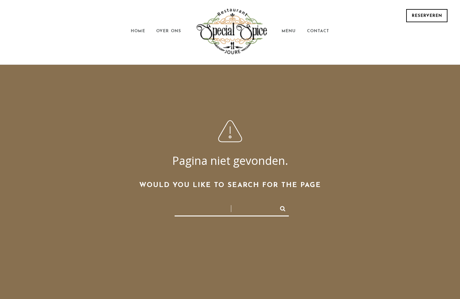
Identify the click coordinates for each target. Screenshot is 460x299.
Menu (289, 31)
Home (138, 31)
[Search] (280, 207)
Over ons (168, 31)
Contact (318, 31)
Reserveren (427, 16)
